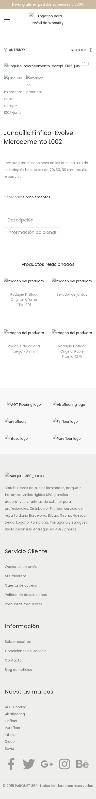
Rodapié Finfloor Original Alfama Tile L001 (24, 299)
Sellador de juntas (72, 294)
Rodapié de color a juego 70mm (24, 349)
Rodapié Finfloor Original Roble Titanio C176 (72, 351)
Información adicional (32, 232)
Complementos (36, 197)
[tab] (48, 220)
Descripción (20, 220)
